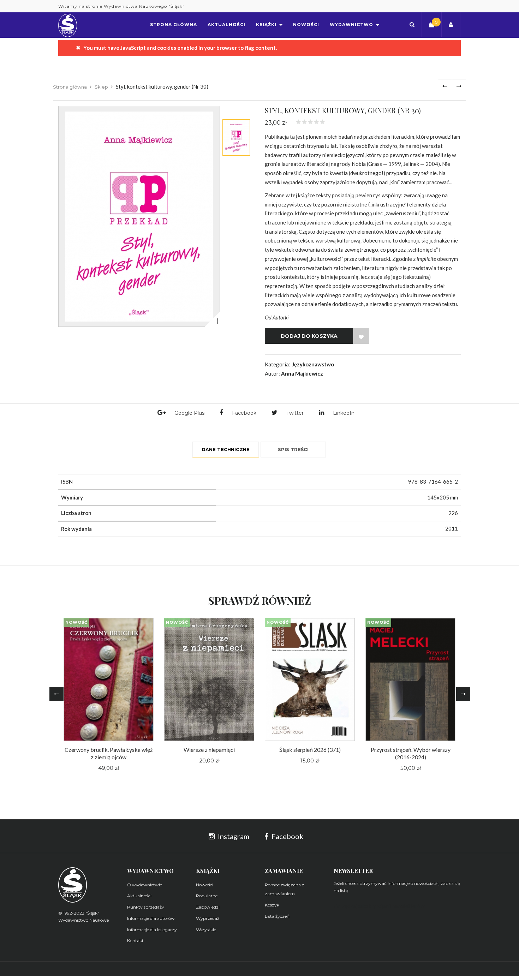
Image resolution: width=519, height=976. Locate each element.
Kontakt (135, 940)
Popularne (206, 895)
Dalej (459, 86)
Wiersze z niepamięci (209, 749)
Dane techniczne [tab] (226, 449)
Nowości (204, 884)
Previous (56, 694)
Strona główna (70, 87)
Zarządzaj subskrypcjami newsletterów (379, 906)
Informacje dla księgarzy (152, 929)
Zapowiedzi (208, 907)
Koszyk (272, 905)
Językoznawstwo (313, 364)
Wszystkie (206, 929)
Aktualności (139, 895)
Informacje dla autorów (151, 918)
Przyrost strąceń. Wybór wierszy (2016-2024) (411, 753)
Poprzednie (445, 86)
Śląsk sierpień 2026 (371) (310, 749)
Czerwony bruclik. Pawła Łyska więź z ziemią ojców (109, 753)
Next (463, 694)
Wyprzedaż (207, 918)
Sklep (101, 87)
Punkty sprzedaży (145, 907)
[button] (412, 24)
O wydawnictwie (144, 884)
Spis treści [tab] (293, 449)
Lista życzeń (277, 916)
